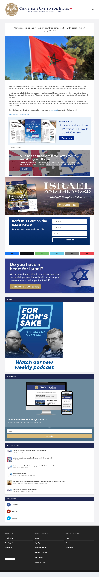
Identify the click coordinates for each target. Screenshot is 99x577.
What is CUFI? (9, 538)
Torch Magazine (43, 483)
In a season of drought (19, 473)
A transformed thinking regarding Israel (25, 489)
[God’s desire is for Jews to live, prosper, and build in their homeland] (9, 467)
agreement (54, 110)
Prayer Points (24, 452)
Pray (67, 538)
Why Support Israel (11, 543)
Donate (68, 543)
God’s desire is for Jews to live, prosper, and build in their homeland (33, 466)
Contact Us (8, 547)
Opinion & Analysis (41, 552)
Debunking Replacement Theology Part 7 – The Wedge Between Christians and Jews (39, 481)
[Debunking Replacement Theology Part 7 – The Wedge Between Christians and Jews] (9, 482)
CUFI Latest (39, 557)
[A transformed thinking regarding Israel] (9, 490)
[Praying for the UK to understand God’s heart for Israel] (9, 451)
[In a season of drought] (9, 475)
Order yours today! (67, 205)
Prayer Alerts (23, 475)
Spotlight (38, 543)
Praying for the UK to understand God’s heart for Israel (29, 450)
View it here (66, 138)
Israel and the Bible (41, 547)
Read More (26, 169)
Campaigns (69, 547)
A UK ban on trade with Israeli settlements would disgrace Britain (48, 157)
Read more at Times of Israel (19, 114)
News (54, 31)
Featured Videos (40, 562)
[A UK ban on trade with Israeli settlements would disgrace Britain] (9, 459)
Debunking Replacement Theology (29, 483)
